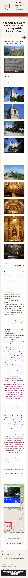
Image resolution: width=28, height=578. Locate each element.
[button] (9, 508)
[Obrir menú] (26, 15)
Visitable (5, 560)
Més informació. (17, 572)
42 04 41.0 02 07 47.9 (12, 308)
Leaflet (12, 532)
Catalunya (10, 558)
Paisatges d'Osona (8, 464)
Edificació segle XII (16, 558)
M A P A (8, 320)
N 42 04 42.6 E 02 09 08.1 (16, 329)
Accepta (14, 574)
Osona (21, 552)
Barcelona (6, 558)
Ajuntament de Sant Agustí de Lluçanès (13, 469)
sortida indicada (20, 310)
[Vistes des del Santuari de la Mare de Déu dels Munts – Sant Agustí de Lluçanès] (14, 50)
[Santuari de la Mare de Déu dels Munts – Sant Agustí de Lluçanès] (14, 65)
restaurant (17, 296)
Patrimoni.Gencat (9, 288)
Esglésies (22, 558)
